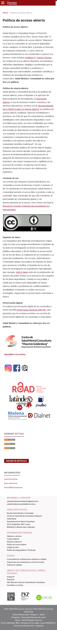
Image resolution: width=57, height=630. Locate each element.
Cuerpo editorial (13, 539)
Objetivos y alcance (14, 536)
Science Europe (44, 57)
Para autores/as (10, 483)
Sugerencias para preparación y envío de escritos (25, 562)
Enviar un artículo (16, 461)
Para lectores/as (11, 479)
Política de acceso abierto (16, 545)
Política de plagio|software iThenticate (21, 550)
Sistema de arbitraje (14, 565)
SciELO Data (21, 272)
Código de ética (13, 547)
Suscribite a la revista (15, 585)
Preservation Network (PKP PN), (32, 310)
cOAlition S (30, 57)
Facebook (10, 580)
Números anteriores (14, 542)
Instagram (10, 577)
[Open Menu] (3, 3)
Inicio (5, 13)
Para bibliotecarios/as (13, 487)
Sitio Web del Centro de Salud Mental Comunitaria (26, 582)
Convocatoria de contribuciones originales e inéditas (26, 559)
